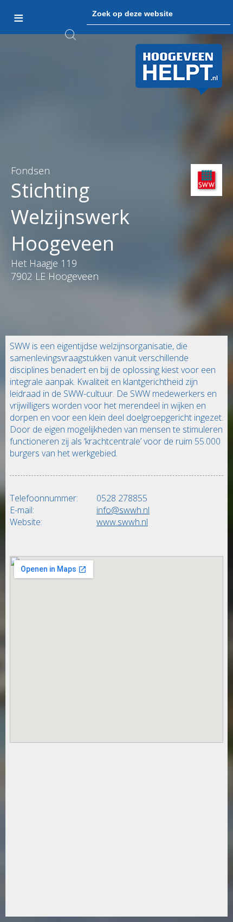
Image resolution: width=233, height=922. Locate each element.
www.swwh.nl (122, 522)
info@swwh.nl (123, 510)
